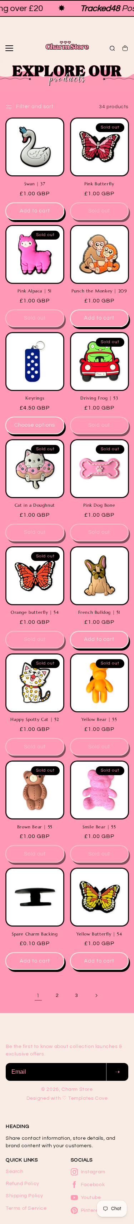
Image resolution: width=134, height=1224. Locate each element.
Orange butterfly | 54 (35, 612)
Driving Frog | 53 (99, 398)
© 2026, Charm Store (67, 1089)
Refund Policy (22, 1183)
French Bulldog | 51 (99, 612)
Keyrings (34, 398)
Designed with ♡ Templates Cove (67, 1098)
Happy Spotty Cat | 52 (34, 719)
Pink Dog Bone (99, 505)
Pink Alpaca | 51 (35, 291)
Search (15, 1171)
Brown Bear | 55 (35, 826)
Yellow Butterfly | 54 (99, 934)
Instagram (93, 1171)
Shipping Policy (24, 1195)
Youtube (91, 1197)
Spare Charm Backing (35, 934)
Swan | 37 (34, 183)
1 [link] (38, 995)
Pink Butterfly (99, 183)
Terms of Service (26, 1208)
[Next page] (96, 995)
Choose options (34, 425)
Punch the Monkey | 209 (99, 291)
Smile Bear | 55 (99, 826)
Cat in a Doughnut (35, 505)
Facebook (93, 1184)
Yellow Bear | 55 (99, 719)
